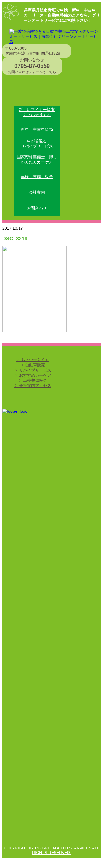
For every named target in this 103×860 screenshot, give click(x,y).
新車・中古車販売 (37, 129)
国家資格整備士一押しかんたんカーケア (37, 159)
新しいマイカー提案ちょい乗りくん (37, 112)
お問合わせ (37, 208)
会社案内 (37, 192)
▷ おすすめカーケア (32, 375)
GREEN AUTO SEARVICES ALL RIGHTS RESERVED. (65, 850)
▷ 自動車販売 (32, 365)
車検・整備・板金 (37, 176)
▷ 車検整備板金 (32, 380)
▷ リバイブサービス (32, 370)
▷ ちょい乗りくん (32, 359)
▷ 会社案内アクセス (32, 385)
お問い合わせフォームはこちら (32, 72)
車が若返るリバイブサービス (37, 143)
